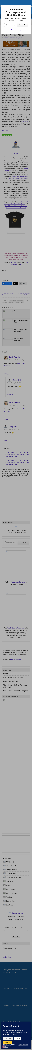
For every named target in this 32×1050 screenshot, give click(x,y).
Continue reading (16, 30)
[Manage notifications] (3, 1046)
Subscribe (22, 25)
